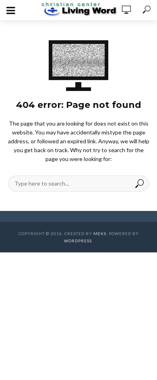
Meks (99, 233)
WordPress (78, 240)
